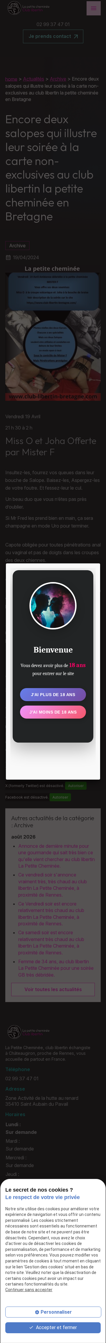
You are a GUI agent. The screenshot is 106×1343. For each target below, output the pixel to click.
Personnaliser (56, 1312)
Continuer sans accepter (28, 1289)
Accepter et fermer (56, 1327)
